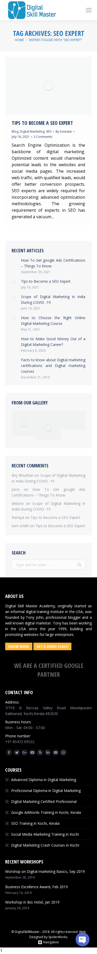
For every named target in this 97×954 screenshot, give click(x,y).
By (64, 131)
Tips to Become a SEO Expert (42, 123)
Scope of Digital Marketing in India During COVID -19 (53, 299)
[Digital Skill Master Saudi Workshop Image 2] (24, 423)
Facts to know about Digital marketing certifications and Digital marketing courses (53, 365)
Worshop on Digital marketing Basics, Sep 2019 (45, 871)
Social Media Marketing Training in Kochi (45, 834)
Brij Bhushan (22, 475)
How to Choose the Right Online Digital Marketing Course (53, 320)
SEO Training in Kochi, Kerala (35, 823)
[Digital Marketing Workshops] (73, 427)
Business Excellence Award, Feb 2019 (36, 886)
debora (18, 503)
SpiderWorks (57, 937)
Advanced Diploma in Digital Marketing (43, 779)
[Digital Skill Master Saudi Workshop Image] (48, 413)
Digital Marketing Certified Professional (44, 801)
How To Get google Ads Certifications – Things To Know (53, 263)
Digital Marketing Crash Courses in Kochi (45, 845)
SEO (49, 131)
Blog (15, 131)
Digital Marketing (32, 131)
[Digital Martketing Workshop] (73, 418)
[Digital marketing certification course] (73, 422)
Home (19, 40)
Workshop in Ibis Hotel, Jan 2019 (32, 902)
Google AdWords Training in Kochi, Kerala (46, 812)
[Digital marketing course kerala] (73, 413)
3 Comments (43, 136)
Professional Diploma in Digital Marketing (46, 790)
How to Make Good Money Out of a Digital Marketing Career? (53, 341)
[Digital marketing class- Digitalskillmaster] (48, 428)
